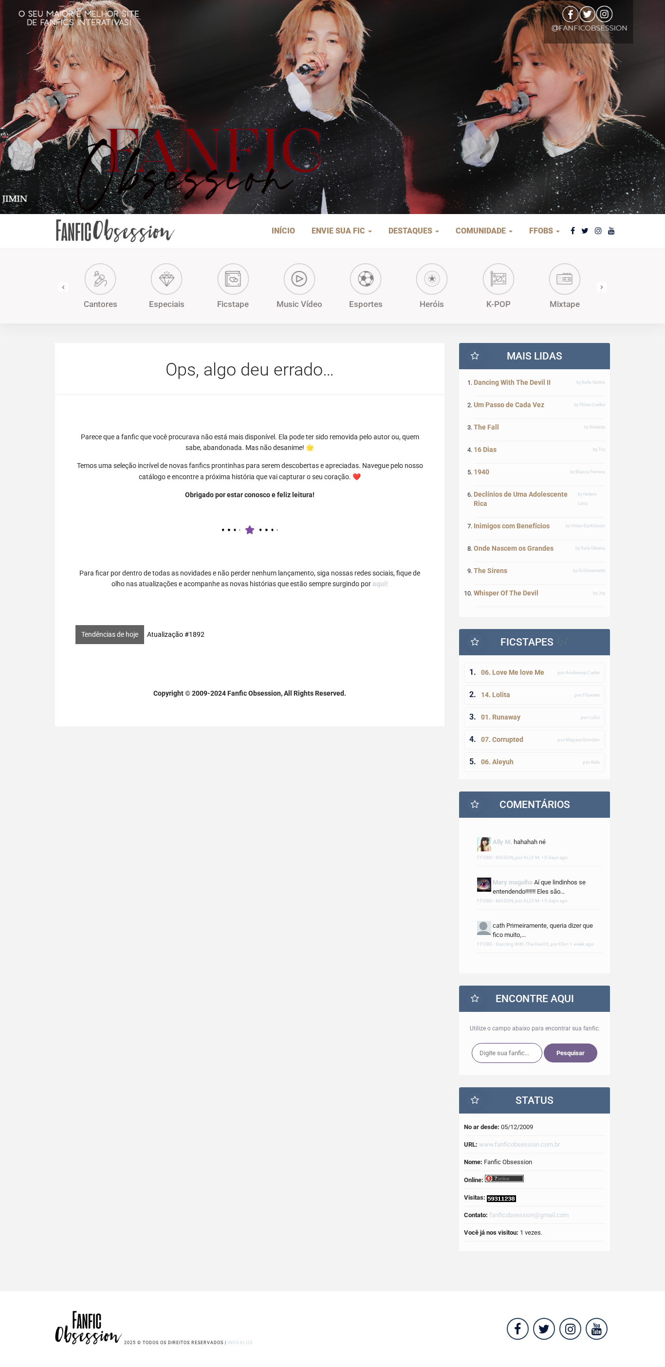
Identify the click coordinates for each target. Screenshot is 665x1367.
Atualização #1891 (175, 634)
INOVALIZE (240, 1342)
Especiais (167, 304)
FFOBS (542, 230)
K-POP (498, 304)
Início (283, 230)
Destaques (411, 230)
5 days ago (556, 857)
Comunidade (482, 230)
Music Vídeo (299, 304)
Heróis (432, 304)
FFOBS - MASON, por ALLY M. (509, 857)
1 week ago (582, 944)
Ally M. (502, 841)
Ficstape (233, 304)
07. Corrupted (502, 739)
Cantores (100, 304)
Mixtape (565, 304)
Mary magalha (513, 882)
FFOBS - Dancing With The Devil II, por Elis (521, 944)
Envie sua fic (339, 230)
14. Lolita (495, 695)
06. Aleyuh (497, 762)
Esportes (366, 304)
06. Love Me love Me (512, 672)
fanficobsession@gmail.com (529, 1215)
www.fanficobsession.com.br (519, 1144)
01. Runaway (500, 717)
